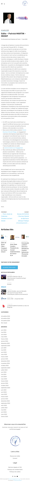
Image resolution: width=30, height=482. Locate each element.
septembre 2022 (5, 403)
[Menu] (2, 3)
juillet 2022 (4, 407)
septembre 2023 (5, 387)
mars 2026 (4, 336)
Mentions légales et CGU (15, 467)
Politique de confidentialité (15, 469)
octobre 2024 (5, 365)
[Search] (4, 4)
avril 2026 (4, 334)
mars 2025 (4, 354)
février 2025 (4, 356)
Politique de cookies (15, 471)
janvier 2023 (4, 399)
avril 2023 (4, 392)
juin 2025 (3, 348)
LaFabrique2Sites (18, 480)
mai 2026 (3, 332)
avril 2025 (4, 352)
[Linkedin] (15, 476)
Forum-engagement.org (14, 478)
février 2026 (4, 339)
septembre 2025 (5, 345)
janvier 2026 (4, 341)
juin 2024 (3, 372)
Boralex (9, 284)
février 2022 (4, 416)
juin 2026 (3, 330)
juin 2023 (3, 390)
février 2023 (4, 396)
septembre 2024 (5, 368)
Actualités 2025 (5, 318)
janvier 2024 (4, 383)
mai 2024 (3, 374)
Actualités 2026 (5, 320)
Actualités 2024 (5, 30)
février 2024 (4, 381)
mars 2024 (4, 379)
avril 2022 (4, 412)
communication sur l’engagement (13, 148)
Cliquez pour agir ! (9, 267)
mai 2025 (3, 350)
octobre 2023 (4, 385)
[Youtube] (17, 476)
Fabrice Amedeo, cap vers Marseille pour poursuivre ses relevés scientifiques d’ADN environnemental (17, 292)
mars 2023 (4, 394)
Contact (15, 458)
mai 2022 (3, 410)
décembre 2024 (5, 361)
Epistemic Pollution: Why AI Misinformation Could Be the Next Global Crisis (16, 278)
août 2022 (4, 405)
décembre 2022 (5, 401)
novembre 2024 (5, 363)
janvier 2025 (4, 359)
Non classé (4, 323)
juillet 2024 (4, 370)
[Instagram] (12, 476)
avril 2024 (4, 376)
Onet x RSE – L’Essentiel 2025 (15, 298)
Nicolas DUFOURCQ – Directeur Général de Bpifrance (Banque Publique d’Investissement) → (22, 218)
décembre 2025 (5, 343)
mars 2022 (4, 414)
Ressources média (15, 456)
